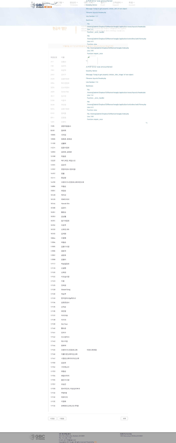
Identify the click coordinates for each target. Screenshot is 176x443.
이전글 (52, 418)
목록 (124, 418)
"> (116, 90)
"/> (147, 123)
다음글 (62, 418)
